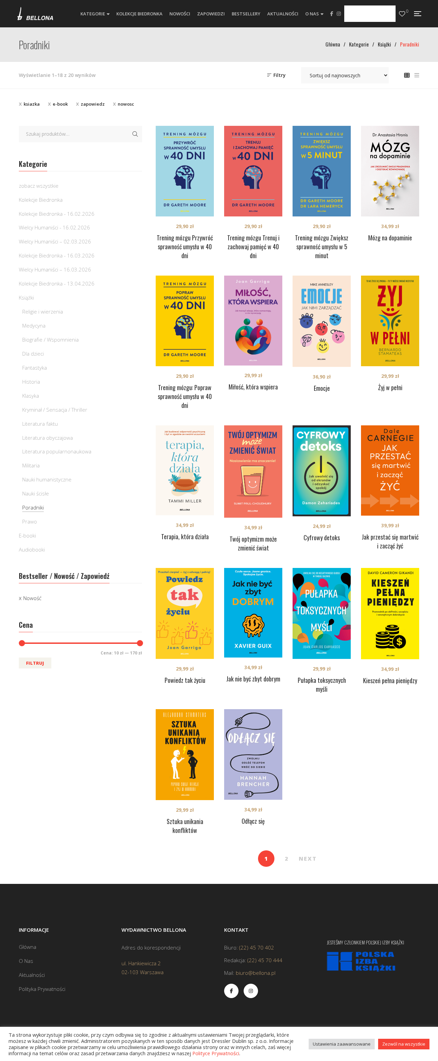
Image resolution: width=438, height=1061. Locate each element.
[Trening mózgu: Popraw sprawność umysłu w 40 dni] (185, 321)
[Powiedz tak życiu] (185, 613)
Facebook (331, 13)
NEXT (308, 858)
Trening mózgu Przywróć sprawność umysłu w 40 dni (185, 246)
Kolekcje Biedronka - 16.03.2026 (56, 255)
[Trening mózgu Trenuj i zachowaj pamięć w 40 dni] (253, 171)
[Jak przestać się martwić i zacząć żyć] (390, 470)
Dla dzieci (33, 353)
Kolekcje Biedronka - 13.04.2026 (56, 283)
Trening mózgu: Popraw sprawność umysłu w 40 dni (185, 396)
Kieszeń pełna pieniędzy (390, 680)
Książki (26, 297)
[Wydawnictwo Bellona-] (35, 13)
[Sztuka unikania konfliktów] (185, 754)
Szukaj (135, 134)
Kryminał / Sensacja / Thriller (54, 409)
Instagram (339, 13)
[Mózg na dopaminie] (390, 171)
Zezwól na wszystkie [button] (403, 1044)
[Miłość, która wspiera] (253, 321)
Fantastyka (34, 367)
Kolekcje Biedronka (41, 199)
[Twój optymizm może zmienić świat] (253, 471)
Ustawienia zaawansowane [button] (342, 1044)
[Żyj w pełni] (390, 321)
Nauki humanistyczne (47, 479)
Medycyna (34, 325)
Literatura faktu (40, 423)
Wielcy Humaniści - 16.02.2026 (54, 227)
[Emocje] (322, 321)
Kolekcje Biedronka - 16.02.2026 (56, 213)
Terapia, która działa (185, 536)
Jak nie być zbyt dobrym (253, 678)
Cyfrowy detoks (322, 537)
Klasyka (30, 395)
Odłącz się (253, 821)
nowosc (126, 104)
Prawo (29, 521)
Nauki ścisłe (35, 493)
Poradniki (33, 507)
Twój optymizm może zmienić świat (253, 543)
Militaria (31, 465)
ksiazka (32, 104)
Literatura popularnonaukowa (56, 451)
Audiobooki (32, 549)
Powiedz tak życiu (185, 680)
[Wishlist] (402, 14)
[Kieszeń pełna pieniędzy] (390, 613)
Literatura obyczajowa (47, 437)
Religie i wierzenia (42, 311)
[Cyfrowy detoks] (322, 470)
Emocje (322, 388)
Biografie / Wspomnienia (50, 339)
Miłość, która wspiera (253, 386)
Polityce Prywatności (215, 1053)
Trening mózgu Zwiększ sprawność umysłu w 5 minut (321, 246)
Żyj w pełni (390, 387)
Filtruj (35, 663)
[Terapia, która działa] (185, 470)
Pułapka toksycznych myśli (322, 684)
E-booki (27, 535)
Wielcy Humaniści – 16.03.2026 (55, 269)
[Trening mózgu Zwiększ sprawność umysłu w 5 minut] (322, 171)
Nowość (32, 598)
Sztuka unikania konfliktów (185, 826)
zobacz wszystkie (39, 185)
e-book (60, 104)
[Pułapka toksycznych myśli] (322, 613)
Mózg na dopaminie (390, 237)
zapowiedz (93, 104)
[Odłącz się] (253, 754)
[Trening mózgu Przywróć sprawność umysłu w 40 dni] (185, 171)
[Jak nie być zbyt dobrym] (253, 613)
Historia (31, 381)
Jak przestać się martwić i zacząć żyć (390, 541)
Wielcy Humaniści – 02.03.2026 (55, 241)
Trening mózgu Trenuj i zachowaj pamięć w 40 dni (253, 246)
